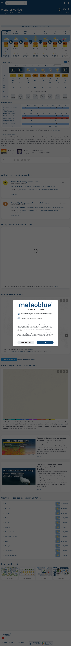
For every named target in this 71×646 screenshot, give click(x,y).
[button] (35, 322)
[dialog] (35, 323)
